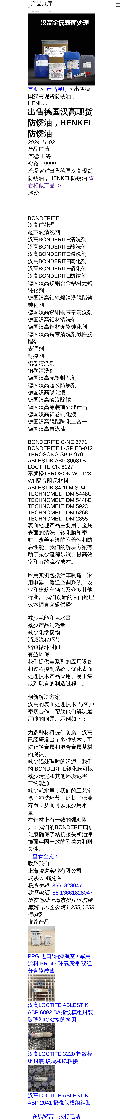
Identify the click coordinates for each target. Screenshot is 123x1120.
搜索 (50, 12)
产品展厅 (57, 89)
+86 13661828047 (71, 893)
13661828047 (65, 885)
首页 (33, 89)
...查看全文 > (43, 856)
